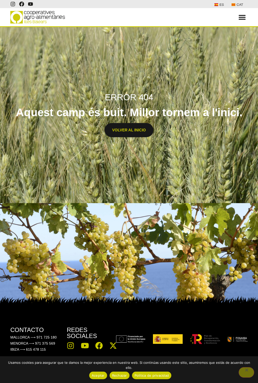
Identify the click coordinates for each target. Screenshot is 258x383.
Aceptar (98, 375)
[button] (242, 17)
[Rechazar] (246, 372)
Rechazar (119, 375)
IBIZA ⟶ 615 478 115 (28, 349)
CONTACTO (27, 329)
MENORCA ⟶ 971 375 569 (32, 343)
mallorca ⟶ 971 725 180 (33, 337)
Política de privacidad (152, 375)
